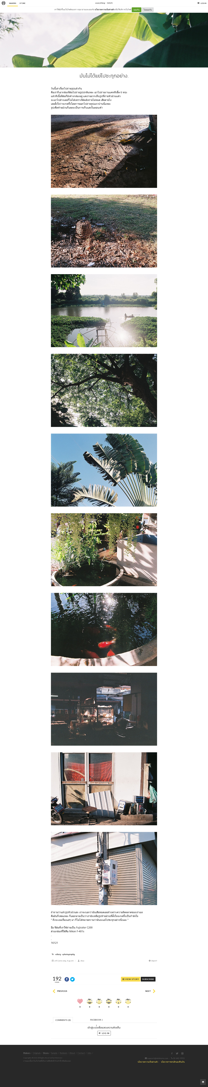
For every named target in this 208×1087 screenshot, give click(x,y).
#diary (58, 954)
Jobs (89, 1053)
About (72, 1053)
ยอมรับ (137, 9)
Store (22, 3)
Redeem (63, 1053)
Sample (54, 1053)
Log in (105, 1033)
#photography (68, 954)
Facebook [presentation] (96, 1021)
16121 (110, 3)
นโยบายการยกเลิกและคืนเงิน (173, 1062)
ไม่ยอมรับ (148, 9)
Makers (12, 3)
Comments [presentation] (63, 1020)
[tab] (63, 1020)
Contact (81, 1053)
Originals (37, 1053)
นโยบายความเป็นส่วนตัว (104, 9)
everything (100, 3)
